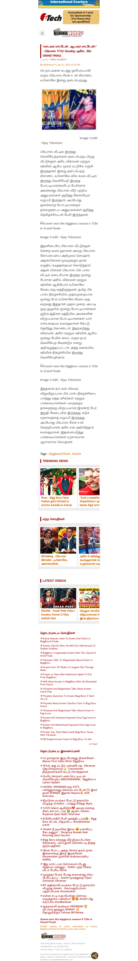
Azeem (76, 454)
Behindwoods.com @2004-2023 (54, 946)
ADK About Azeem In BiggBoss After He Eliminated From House (68, 683)
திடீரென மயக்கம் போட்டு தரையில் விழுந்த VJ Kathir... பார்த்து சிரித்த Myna (67, 802)
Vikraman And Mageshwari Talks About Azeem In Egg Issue (67, 712)
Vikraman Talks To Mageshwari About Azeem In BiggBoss (66, 661)
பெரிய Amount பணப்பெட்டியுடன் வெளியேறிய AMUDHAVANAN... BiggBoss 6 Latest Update (69, 779)
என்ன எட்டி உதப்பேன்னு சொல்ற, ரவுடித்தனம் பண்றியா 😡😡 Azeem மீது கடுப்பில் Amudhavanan (67, 899)
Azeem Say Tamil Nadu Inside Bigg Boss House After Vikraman (66, 733)
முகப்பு (45, 59)
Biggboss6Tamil (59, 454)
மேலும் (95, 744)
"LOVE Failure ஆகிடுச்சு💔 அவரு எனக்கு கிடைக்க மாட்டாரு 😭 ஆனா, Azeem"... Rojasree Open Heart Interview (68, 811)
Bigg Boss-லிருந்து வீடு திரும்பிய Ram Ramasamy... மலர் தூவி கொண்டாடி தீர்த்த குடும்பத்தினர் (68, 843)
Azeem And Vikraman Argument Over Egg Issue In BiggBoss (68, 719)
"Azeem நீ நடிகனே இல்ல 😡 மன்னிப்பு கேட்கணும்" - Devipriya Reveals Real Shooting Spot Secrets (67, 832)
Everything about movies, (52, 943)
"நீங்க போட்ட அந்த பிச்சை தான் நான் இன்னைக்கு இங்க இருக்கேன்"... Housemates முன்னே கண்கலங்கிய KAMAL (67, 855)
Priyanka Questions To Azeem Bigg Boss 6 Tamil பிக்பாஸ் (67, 697)
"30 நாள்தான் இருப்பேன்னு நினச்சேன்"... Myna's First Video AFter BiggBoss (69, 760)
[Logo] (68, 33)
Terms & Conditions (63, 949)
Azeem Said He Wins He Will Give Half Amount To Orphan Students (67, 647)
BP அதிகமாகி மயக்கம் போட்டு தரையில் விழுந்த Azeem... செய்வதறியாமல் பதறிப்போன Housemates (68, 888)
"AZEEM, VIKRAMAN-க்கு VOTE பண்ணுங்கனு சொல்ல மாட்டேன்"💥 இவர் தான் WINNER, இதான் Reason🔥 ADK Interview (69, 791)
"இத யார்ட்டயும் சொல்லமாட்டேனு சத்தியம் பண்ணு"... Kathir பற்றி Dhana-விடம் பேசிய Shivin (67, 867)
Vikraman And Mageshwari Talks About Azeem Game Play (65, 690)
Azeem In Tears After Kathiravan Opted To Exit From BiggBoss (66, 676)
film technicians (78, 943)
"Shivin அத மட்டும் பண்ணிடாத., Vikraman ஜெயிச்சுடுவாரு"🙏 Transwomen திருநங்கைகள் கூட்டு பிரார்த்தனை (68, 768)
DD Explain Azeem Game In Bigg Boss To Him (67, 739)
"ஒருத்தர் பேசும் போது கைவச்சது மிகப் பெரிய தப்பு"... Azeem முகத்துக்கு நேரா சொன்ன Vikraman (67, 877)
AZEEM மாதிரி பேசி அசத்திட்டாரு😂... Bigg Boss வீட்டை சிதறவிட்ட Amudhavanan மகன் (69, 821)
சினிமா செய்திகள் (58, 59)
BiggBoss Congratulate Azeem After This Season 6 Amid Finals (68, 654)
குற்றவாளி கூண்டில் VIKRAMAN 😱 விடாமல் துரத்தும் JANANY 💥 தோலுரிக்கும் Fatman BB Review (65, 909)
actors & (67, 943)
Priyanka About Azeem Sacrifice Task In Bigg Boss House (68, 705)
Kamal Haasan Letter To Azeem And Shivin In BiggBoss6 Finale (65, 640)
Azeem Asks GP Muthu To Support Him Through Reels (66, 668)
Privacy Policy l (47, 949)
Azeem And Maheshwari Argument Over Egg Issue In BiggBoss (68, 726)
